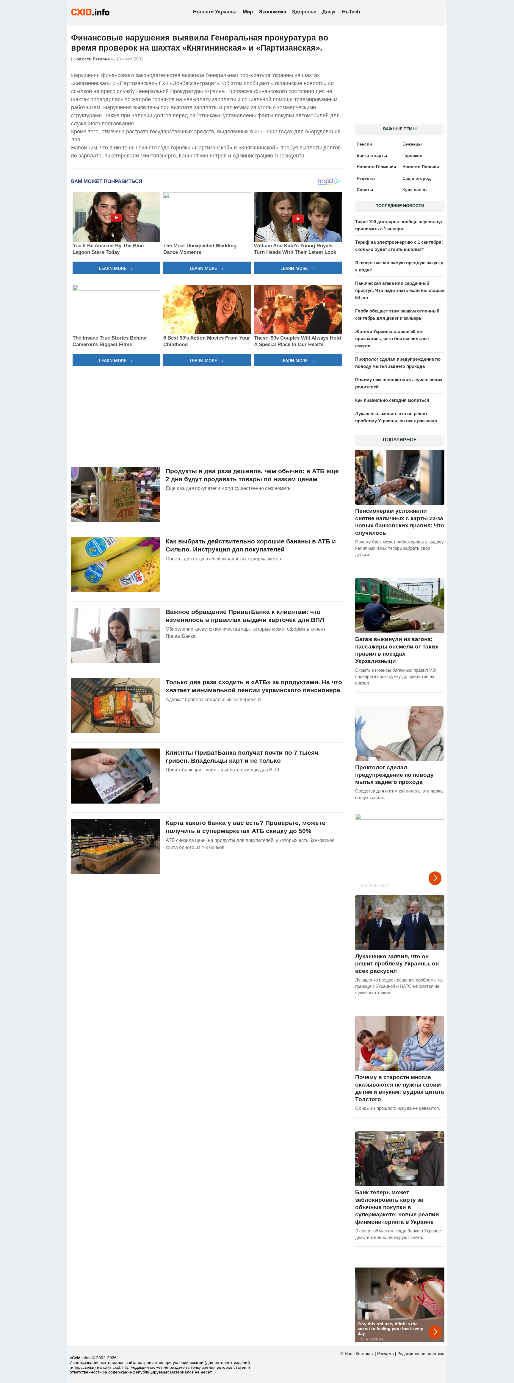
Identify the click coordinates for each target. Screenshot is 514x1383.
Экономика (272, 12)
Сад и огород (416, 178)
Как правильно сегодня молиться (392, 400)
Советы (365, 189)
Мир (248, 12)
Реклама (385, 1353)
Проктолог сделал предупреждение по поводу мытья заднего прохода (394, 774)
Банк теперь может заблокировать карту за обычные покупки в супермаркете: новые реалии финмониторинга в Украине (397, 1207)
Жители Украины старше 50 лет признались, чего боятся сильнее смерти (392, 338)
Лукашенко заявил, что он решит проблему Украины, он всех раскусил (397, 963)
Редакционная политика (420, 1353)
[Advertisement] (207, 415)
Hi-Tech (351, 12)
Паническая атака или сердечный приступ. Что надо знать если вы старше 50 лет (399, 290)
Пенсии (364, 144)
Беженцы (412, 144)
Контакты (365, 1353)
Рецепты (366, 178)
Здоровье (304, 12)
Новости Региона (91, 59)
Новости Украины (215, 12)
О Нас (346, 1353)
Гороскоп (412, 155)
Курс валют (414, 189)
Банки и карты (372, 155)
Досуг (329, 12)
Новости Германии (376, 166)
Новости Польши (420, 166)
